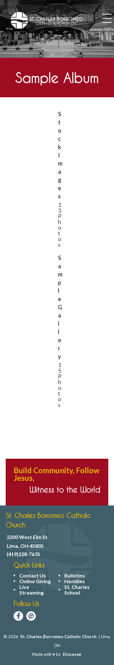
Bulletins (74, 575)
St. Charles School (77, 589)
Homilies (74, 581)
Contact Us (32, 575)
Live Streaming (31, 589)
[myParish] (31, 616)
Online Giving (35, 581)
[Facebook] (18, 616)
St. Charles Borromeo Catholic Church (58, 636)
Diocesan (72, 654)
